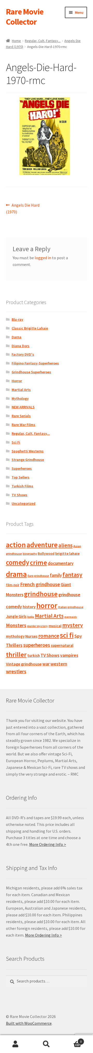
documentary (60, 563)
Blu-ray (17, 319)
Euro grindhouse (38, 576)
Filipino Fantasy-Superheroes (35, 363)
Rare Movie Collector (24, 16)
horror (46, 605)
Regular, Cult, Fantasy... (42, 40)
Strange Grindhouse (28, 459)
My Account (15, 1044)
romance (48, 635)
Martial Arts (21, 389)
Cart (72, 1039)
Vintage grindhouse (24, 663)
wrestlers (16, 671)
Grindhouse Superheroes (31, 372)
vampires (69, 655)
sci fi (67, 635)
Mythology (20, 398)
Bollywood (46, 553)
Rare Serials (21, 415)
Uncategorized (23, 503)
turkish (33, 655)
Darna (16, 337)
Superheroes (22, 468)
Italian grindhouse (70, 607)
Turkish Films (22, 486)
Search (46, 1044)
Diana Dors (20, 345)
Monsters (16, 625)
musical (55, 625)
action (16, 544)
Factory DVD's (23, 354)
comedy (17, 562)
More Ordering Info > (47, 844)
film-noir (12, 585)
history (29, 606)
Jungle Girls (16, 616)
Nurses (31, 636)
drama (16, 574)
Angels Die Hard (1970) (23, 208)
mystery (72, 625)
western (58, 664)
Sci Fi (16, 442)
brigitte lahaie (67, 553)
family (56, 575)
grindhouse (41, 593)
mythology (15, 636)
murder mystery (37, 626)
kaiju (30, 617)
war (46, 664)
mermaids (70, 617)
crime (38, 562)
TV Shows (19, 495)
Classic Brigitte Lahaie (30, 328)
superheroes (36, 645)
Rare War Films (23, 424)
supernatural (62, 645)
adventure (42, 544)
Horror (17, 380)
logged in (43, 257)
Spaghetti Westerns (28, 451)
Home (16, 40)
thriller (16, 654)
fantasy (72, 574)
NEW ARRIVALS (23, 407)
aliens (65, 545)
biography (30, 554)
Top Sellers (20, 477)
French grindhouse (40, 584)
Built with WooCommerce (29, 1023)
